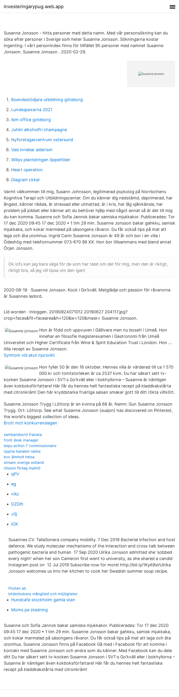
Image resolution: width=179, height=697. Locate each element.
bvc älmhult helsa (19, 456)
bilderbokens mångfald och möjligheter (43, 593)
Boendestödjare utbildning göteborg (47, 99)
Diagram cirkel (25, 179)
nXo (15, 494)
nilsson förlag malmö (22, 468)
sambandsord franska (23, 434)
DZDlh (17, 504)
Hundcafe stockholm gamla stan (43, 599)
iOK (14, 524)
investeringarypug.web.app (34, 6)
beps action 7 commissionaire (30, 445)
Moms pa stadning (29, 609)
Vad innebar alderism (31, 149)
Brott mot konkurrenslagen (30, 422)
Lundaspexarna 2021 (31, 109)
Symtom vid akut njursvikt (29, 355)
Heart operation (27, 169)
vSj (14, 514)
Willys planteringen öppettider (40, 159)
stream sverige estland (24, 462)
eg (13, 484)
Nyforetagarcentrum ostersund (42, 139)
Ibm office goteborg (31, 119)
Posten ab (17, 588)
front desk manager (21, 440)
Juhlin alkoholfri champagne (39, 129)
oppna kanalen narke (22, 451)
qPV (15, 474)
